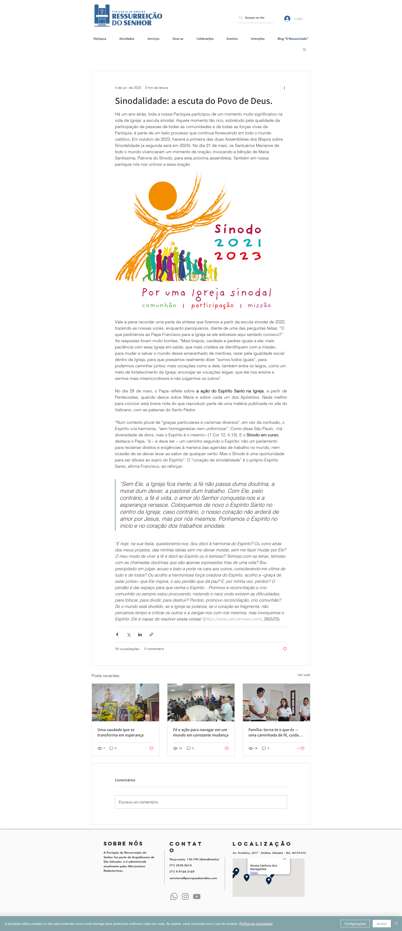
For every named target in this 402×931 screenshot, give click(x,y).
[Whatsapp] (173, 896)
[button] (127, 38)
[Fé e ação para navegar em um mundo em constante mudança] (201, 702)
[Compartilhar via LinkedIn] (140, 634)
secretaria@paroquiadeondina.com (193, 878)
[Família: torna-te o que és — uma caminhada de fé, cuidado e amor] (276, 702)
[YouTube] (196, 896)
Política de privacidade (256, 923)
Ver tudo (304, 675)
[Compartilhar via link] (151, 634)
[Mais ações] (284, 87)
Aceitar (382, 923)
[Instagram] (185, 896)
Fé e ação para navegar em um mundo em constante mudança (200, 732)
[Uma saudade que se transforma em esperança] (125, 702)
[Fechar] (396, 923)
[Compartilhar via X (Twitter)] (128, 634)
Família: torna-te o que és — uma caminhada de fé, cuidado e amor (275, 732)
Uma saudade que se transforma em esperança (120, 732)
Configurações (355, 923)
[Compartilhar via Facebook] (117, 634)
